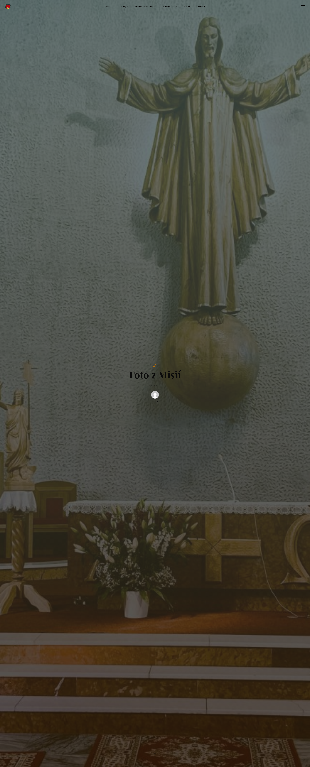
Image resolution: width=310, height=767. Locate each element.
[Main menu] (303, 6)
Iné (154, 365)
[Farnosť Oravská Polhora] (8, 6)
